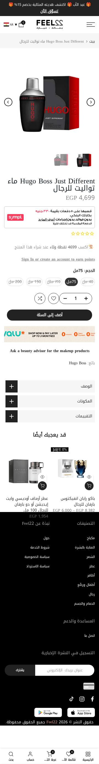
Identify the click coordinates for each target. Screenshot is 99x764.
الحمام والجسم (84, 604)
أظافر (91, 575)
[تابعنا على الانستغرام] (81, 699)
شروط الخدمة (40, 547)
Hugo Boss (77, 363)
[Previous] (8, 102)
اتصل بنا (89, 636)
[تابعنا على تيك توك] (71, 699)
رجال (92, 594)
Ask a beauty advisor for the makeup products (49, 351)
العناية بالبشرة (85, 547)
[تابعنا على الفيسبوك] (92, 699)
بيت (92, 41)
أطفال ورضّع (86, 585)
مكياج (91, 538)
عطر (92, 566)
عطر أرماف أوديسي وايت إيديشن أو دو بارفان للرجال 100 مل (27, 504)
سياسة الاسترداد (38, 566)
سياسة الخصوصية (37, 557)
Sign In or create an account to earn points (58, 259)
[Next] (91, 102)
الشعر (91, 557)
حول (46, 538)
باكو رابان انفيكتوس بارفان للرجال (78, 501)
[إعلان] (49, 8)
